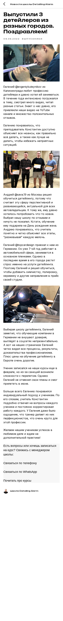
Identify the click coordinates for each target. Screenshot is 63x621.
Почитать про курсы (17, 480)
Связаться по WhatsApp (20, 471)
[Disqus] (31, 541)
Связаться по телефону (20, 463)
